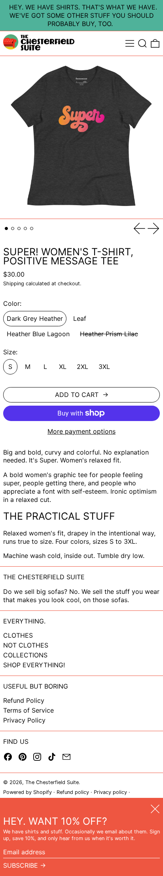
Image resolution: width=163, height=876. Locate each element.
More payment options (81, 431)
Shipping (13, 283)
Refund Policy (23, 700)
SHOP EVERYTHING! (34, 665)
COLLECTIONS (25, 655)
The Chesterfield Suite (52, 782)
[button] (142, 43)
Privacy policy (110, 792)
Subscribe (20, 865)
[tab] (6, 228)
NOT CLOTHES (25, 645)
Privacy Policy (24, 720)
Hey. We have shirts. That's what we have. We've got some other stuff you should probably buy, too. (83, 15)
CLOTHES (18, 635)
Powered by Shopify (27, 792)
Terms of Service (28, 710)
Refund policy (73, 792)
